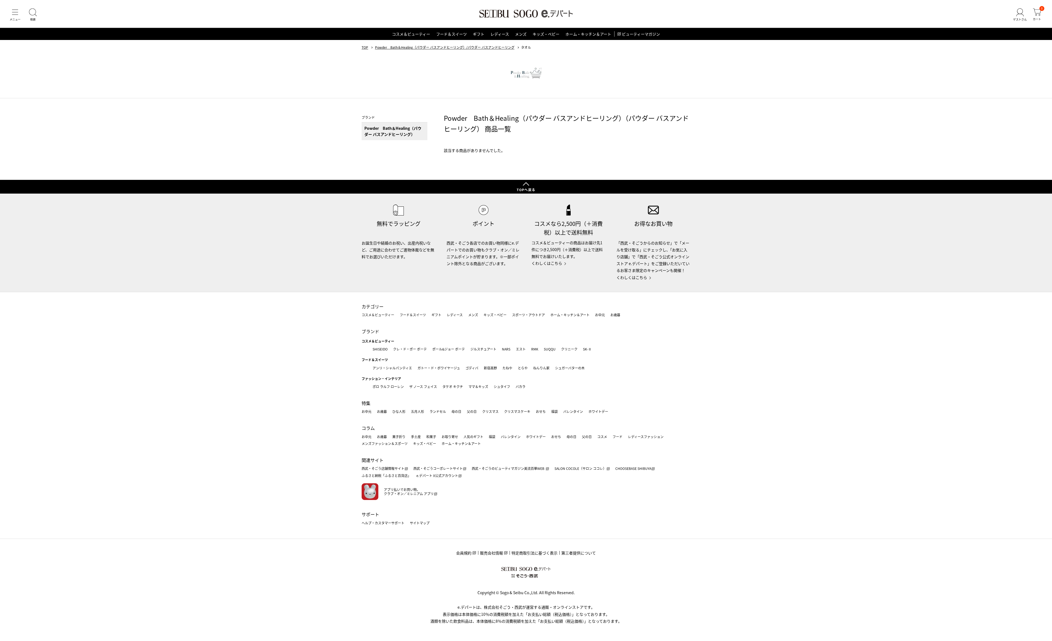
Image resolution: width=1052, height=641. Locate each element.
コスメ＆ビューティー (411, 34)
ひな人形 (398, 411)
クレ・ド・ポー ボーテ (410, 349)
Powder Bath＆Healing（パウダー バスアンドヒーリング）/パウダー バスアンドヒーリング (444, 47)
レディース (499, 34)
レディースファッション (646, 436)
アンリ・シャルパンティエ (392, 368)
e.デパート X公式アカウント (437, 475)
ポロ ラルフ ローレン (388, 386)
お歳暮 (615, 314)
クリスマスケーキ (517, 411)
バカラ (520, 386)
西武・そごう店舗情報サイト (383, 468)
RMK (534, 349)
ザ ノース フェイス (423, 386)
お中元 (600, 314)
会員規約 (463, 553)
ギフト (478, 34)
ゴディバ (471, 368)
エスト (521, 349)
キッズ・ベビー (546, 34)
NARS (506, 349)
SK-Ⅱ (587, 349)
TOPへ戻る (526, 189)
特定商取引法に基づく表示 (534, 553)
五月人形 (417, 411)
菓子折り (398, 436)
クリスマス (490, 411)
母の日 (456, 411)
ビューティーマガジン (641, 34)
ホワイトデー (598, 411)
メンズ (521, 34)
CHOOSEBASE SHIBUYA (633, 468)
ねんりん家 (541, 368)
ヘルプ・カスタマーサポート (383, 523)
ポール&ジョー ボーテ (448, 349)
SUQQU (550, 349)
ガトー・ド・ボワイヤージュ (439, 368)
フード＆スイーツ (451, 34)
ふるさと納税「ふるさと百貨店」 (386, 475)
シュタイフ (502, 386)
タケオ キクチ (452, 386)
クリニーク (569, 349)
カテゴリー (373, 306)
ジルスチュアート (483, 349)
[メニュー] (15, 15)
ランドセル (438, 411)
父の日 (472, 411)
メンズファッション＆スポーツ (385, 443)
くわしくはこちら (546, 263)
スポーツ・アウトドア (528, 314)
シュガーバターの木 (570, 368)
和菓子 (431, 436)
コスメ (602, 436)
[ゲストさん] (1020, 15)
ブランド (370, 331)
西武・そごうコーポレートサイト (438, 468)
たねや (507, 368)
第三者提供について (578, 553)
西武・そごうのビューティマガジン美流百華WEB (508, 468)
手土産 (416, 436)
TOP (365, 47)
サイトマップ (420, 523)
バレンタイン (573, 411)
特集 (366, 403)
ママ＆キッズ (478, 386)
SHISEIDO (380, 349)
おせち (541, 411)
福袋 (554, 411)
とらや (523, 368)
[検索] (33, 15)
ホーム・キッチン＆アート (588, 34)
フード (617, 436)
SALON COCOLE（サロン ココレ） (580, 468)
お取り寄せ (450, 436)
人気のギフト (473, 436)
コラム (368, 428)
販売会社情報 (491, 553)
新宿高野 (490, 368)
